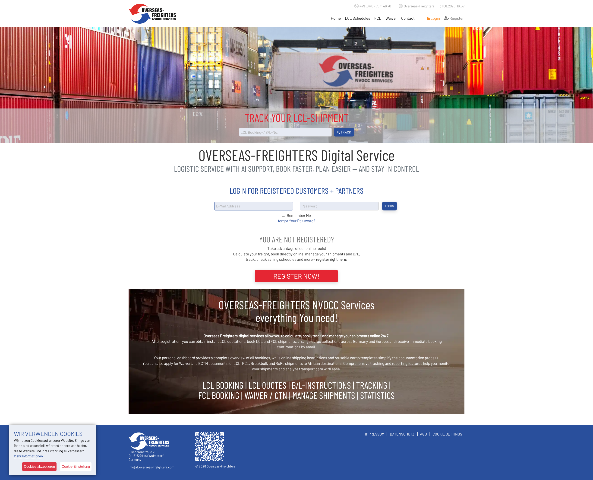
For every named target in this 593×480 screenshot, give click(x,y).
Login (435, 18)
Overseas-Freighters (419, 6)
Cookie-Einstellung (76, 466)
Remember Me (299, 215)
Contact (408, 18)
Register (456, 18)
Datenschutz (402, 434)
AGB (423, 434)
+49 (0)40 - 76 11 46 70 (375, 6)
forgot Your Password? (296, 220)
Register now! (296, 276)
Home (336, 18)
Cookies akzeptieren (39, 466)
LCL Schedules (357, 18)
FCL (377, 18)
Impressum (374, 434)
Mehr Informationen (28, 456)
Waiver (391, 18)
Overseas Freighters (152, 13)
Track (345, 132)
